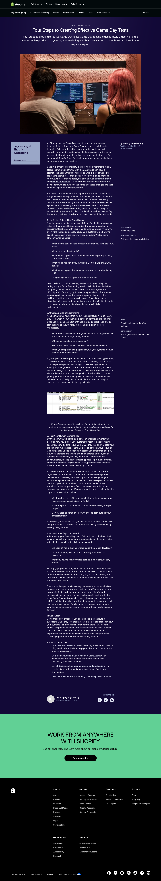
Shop (134, 795)
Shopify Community (87, 812)
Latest (90, 12)
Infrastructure (68, 12)
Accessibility (58, 852)
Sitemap (49, 874)
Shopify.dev (111, 795)
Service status (59, 825)
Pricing (49, 4)
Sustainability (59, 843)
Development (126, 227)
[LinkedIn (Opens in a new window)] (142, 873)
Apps (123, 320)
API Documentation (114, 799)
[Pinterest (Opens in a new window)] (148, 873)
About (56, 795)
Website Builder (86, 847)
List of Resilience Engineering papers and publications (78, 666)
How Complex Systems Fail (65, 645)
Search (144, 12)
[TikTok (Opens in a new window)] (135, 873)
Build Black (58, 847)
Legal (55, 820)
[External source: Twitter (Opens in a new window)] (106, 700)
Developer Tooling (128, 236)
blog (73, 25)
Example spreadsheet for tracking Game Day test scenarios (81, 676)
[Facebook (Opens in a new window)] (109, 873)
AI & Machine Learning (39, 12)
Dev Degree (111, 803)
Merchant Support (87, 795)
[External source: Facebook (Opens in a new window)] (100, 700)
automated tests (103, 178)
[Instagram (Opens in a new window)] (129, 873)
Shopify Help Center (88, 799)
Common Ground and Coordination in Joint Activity (77, 655)
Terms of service (18, 874)
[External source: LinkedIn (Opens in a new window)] (112, 700)
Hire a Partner (85, 803)
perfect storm (91, 301)
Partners (56, 812)
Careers (56, 799)
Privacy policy (36, 874)
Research (57, 856)
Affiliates (57, 816)
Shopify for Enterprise (141, 803)
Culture (81, 12)
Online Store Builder (87, 843)
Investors (57, 803)
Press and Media (60, 808)
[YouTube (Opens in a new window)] (122, 873)
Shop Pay (136, 799)
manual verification (60, 181)
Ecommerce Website (88, 852)
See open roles (80, 758)
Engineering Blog (18, 12)
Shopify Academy (87, 808)
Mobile (56, 12)
